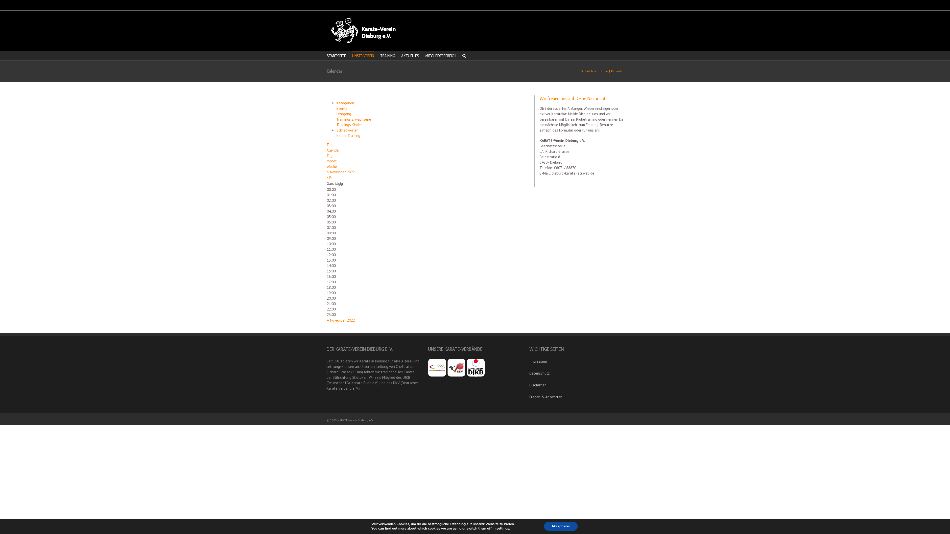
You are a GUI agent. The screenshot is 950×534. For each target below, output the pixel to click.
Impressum (538, 361)
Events (341, 108)
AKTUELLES (410, 55)
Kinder (342, 135)
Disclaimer (537, 385)
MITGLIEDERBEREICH (440, 55)
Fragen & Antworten (545, 397)
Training (354, 135)
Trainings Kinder (349, 124)
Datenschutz (539, 373)
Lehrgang (343, 113)
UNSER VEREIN (363, 55)
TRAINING (387, 55)
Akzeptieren (560, 526)
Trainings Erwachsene (353, 119)
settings (503, 528)
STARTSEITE (336, 55)
